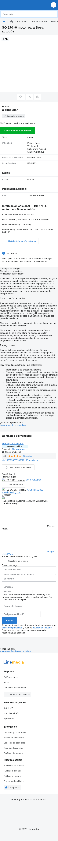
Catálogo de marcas (13, 753)
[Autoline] (12, 21)
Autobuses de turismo (21, 651)
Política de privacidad (14, 737)
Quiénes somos (11, 677)
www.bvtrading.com (11, 492)
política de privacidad (12, 627)
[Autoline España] (19, 5)
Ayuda (7, 682)
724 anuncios (18, 449)
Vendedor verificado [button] (15, 446)
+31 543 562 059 (35, 490)
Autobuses (5, 651)
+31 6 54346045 (33, 480)
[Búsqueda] (54, 14)
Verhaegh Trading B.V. (12, 443)
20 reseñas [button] (27, 456)
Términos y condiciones (15, 732)
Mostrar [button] (22, 480)
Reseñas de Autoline (13, 748)
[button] (53, 5)
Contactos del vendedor (15, 687)
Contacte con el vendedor (17, 130)
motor (30, 137)
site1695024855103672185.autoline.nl (20, 460)
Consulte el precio (15, 116)
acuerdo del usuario (42, 627)
